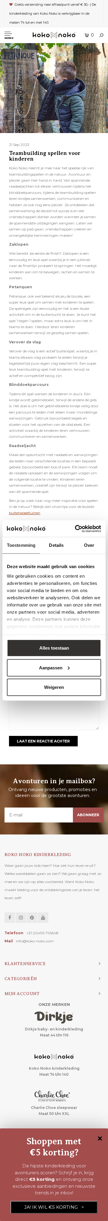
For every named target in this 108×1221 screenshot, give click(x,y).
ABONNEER (88, 815)
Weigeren (54, 687)
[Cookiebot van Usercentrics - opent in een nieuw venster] (76, 528)
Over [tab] (89, 545)
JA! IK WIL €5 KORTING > (54, 1207)
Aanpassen (50, 667)
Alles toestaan (54, 648)
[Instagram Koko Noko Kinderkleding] (21, 917)
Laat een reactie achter (43, 741)
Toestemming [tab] (21, 545)
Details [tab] (56, 545)
